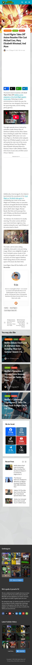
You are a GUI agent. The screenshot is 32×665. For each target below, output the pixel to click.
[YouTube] (10, 613)
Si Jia (7, 50)
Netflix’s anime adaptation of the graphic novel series (15, 97)
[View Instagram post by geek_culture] (9, 563)
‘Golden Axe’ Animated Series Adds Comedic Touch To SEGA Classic (20, 500)
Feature (16, 339)
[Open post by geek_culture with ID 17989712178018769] (16, 571)
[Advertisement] (16, 69)
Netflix (6, 308)
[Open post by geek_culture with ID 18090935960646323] (25, 558)
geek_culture (6, 554)
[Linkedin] (16, 613)
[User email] (16, 303)
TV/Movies (22, 30)
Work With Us (17, 661)
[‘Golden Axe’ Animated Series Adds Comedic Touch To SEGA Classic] (8, 501)
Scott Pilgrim (13, 308)
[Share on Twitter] (12, 88)
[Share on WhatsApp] (19, 88)
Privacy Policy (10, 661)
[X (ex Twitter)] (13, 613)
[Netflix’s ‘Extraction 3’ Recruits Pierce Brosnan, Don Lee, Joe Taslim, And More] (16, 377)
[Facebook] (3, 613)
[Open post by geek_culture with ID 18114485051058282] (6, 571)
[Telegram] (20, 613)
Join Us (23, 661)
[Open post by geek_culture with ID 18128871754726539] (16, 558)
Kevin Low (9, 415)
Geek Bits (15, 30)
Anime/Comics (8, 30)
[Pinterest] (23, 613)
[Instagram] (6, 613)
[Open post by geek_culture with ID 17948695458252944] (25, 571)
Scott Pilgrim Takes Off (10, 310)
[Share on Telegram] (25, 88)
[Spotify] (26, 613)
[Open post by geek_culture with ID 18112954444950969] (6, 558)
